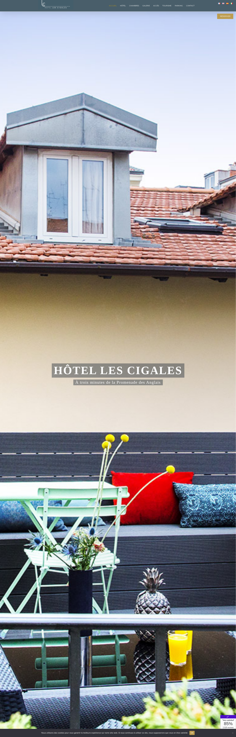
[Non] (232, 733)
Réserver (225, 16)
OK (192, 733)
